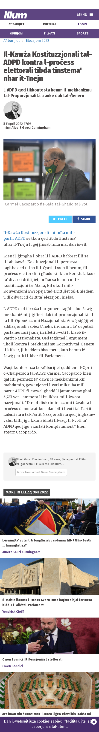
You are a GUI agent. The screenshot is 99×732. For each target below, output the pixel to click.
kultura (49, 24)
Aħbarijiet (11, 40)
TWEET (62, 219)
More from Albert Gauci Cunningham (41, 472)
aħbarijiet (16, 24)
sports (82, 33)
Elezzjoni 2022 (37, 40)
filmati (49, 33)
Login (82, 24)
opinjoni (16, 33)
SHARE (85, 219)
